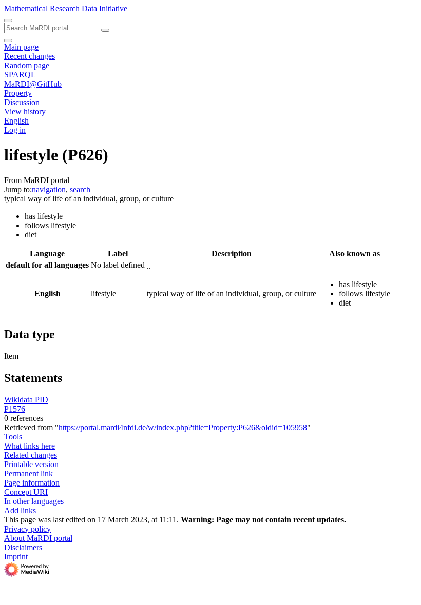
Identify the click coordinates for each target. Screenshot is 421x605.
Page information (32, 482)
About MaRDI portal (38, 538)
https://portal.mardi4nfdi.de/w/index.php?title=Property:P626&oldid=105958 (183, 427)
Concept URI (26, 492)
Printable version (31, 464)
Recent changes (29, 56)
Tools (13, 436)
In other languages (34, 501)
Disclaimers (23, 547)
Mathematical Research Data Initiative (65, 8)
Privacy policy (27, 529)
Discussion (22, 102)
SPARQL (20, 74)
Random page (26, 65)
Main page (21, 47)
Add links (20, 510)
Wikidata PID (26, 399)
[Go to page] (105, 30)
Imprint (16, 556)
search (80, 189)
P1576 (14, 409)
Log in (15, 130)
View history (25, 111)
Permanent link (28, 473)
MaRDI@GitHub (33, 83)
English (16, 120)
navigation (49, 189)
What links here (29, 445)
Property (18, 93)
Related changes (30, 455)
